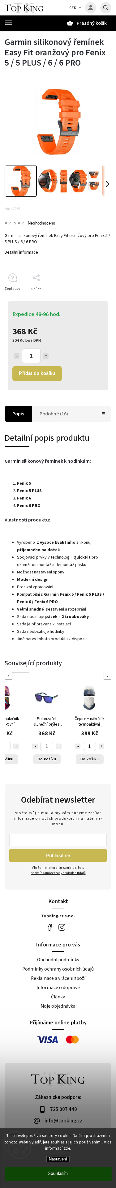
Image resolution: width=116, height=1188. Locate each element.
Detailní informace (21, 252)
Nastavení (58, 1159)
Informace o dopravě (58, 987)
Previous (9, 675)
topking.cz (62, 927)
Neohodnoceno (41, 223)
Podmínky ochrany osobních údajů (58, 969)
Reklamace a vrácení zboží (58, 978)
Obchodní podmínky (58, 959)
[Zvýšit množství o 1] (46, 356)
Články (58, 996)
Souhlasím (58, 1173)
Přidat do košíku (37, 373)
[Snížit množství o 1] (16, 356)
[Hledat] (105, 7)
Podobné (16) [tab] (54, 413)
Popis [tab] (18, 413)
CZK (72, 8)
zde (67, 1148)
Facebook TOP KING (50, 927)
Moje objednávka (58, 1006)
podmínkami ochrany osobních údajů (58, 873)
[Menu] (8, 23)
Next (108, 675)
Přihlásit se (58, 855)
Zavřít (92, 299)
